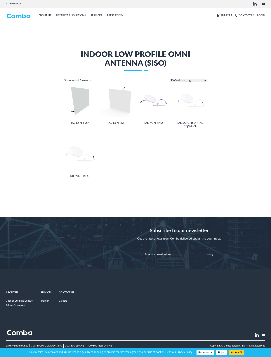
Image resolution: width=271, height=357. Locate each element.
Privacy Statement (15, 305)
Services (46, 292)
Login (261, 15)
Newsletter (15, 3)
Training (45, 301)
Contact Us (66, 292)
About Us (12, 292)
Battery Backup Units (17, 346)
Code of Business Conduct (19, 301)
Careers (63, 301)
